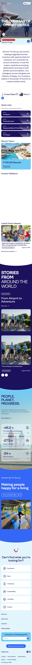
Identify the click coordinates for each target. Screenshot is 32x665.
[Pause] (3, 34)
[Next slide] (6, 375)
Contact (3, 656)
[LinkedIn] (27, 652)
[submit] (28, 638)
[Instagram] (30, 652)
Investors (4, 623)
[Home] (6, 3)
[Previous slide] (2, 375)
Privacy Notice (12, 656)
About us (4, 614)
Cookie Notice (22, 656)
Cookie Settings (11, 659)
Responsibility (5, 628)
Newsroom (4, 619)
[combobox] (16, 638)
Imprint (3, 659)
